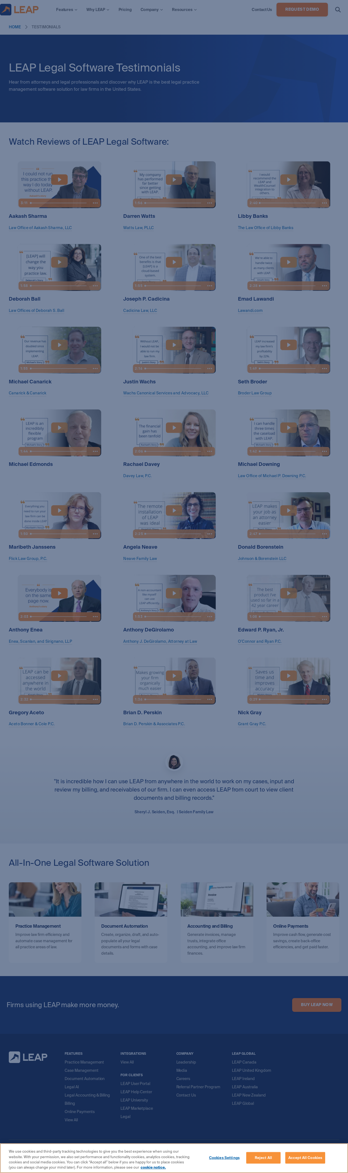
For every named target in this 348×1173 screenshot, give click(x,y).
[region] (174, 1158)
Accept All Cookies (305, 1157)
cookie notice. (153, 1167)
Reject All (263, 1157)
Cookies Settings (224, 1157)
